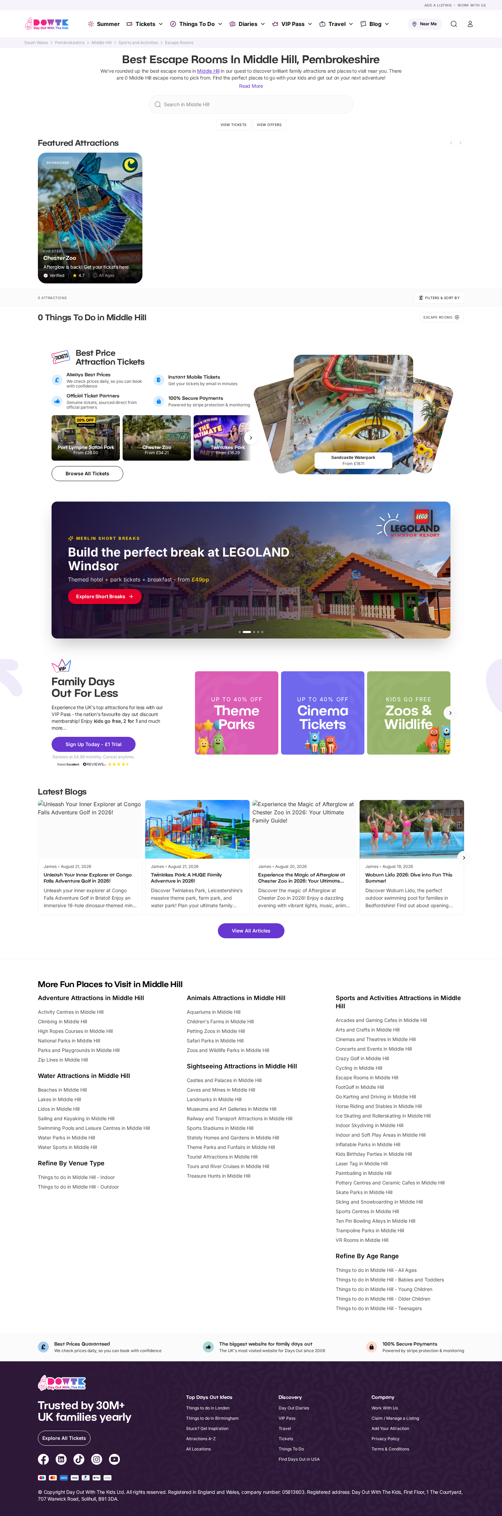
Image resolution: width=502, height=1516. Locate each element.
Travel (337, 23)
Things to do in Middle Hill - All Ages (376, 1270)
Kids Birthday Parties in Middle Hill (374, 1154)
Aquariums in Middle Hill (213, 1012)
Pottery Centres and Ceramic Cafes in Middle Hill (390, 1182)
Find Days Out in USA (299, 1459)
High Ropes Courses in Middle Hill (75, 1031)
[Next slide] (460, 142)
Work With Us (472, 5)
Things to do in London (207, 1407)
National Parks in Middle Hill (69, 1040)
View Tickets (234, 125)
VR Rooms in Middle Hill (362, 1240)
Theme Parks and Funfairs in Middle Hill (231, 1147)
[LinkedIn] (61, 1460)
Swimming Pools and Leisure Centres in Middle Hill (94, 1128)
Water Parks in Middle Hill (66, 1137)
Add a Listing (438, 5)
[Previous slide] (451, 142)
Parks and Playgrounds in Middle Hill (79, 1050)
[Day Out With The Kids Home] (46, 23)
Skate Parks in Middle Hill (364, 1192)
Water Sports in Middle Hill (67, 1147)
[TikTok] (78, 1460)
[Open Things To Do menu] (221, 24)
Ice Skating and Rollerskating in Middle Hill (383, 1116)
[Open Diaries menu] (263, 24)
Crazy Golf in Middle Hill (362, 1058)
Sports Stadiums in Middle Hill (220, 1128)
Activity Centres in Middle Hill (70, 1012)
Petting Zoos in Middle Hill (216, 1031)
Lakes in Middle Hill (59, 1099)
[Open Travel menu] (352, 24)
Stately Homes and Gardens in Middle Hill (233, 1137)
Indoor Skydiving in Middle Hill (369, 1125)
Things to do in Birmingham (212, 1418)
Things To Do (197, 23)
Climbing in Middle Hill (62, 1021)
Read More (251, 86)
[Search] (453, 23)
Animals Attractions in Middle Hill (236, 997)
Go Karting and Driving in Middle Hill (376, 1096)
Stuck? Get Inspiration (207, 1428)
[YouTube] (114, 1460)
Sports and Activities (138, 42)
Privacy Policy (386, 1438)
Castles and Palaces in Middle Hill (224, 1080)
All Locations (198, 1448)
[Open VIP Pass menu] (311, 24)
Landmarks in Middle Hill (214, 1099)
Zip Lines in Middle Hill (63, 1060)
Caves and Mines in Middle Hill (221, 1090)
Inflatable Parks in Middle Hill (368, 1144)
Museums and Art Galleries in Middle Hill (231, 1109)
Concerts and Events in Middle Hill (374, 1049)
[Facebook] (43, 1460)
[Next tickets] (251, 438)
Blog (375, 23)
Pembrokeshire (70, 42)
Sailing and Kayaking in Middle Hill (76, 1118)
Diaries (248, 23)
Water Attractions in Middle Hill (84, 1075)
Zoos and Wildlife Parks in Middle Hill (228, 1050)
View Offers (269, 125)
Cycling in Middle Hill (359, 1068)
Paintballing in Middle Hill (363, 1173)
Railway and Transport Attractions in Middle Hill (239, 1118)
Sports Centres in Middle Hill (367, 1211)
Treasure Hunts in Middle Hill (218, 1176)
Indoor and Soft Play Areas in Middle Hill (381, 1135)
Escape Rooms (179, 42)
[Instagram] (96, 1460)
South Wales (36, 42)
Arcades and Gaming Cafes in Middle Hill (381, 1020)
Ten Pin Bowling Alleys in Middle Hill (375, 1221)
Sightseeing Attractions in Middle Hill (242, 1066)
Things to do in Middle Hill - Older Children (383, 1299)
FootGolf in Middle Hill (360, 1087)
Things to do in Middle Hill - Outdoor (78, 1187)
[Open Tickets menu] (161, 24)
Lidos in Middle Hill (59, 1109)
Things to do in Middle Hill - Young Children (384, 1289)
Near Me (428, 23)
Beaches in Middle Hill (62, 1090)
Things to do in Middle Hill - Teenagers (379, 1308)
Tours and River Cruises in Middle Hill (228, 1166)
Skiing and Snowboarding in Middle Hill (379, 1202)
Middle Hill (102, 42)
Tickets (145, 23)
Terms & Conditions (390, 1448)
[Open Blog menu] (387, 24)
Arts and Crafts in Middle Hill (368, 1030)
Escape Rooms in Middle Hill (367, 1077)
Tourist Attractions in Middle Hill (222, 1157)
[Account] (470, 23)
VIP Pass (293, 23)
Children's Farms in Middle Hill (220, 1021)
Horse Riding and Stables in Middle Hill (379, 1106)
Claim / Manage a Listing (395, 1418)
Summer (108, 23)
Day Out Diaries (294, 1407)
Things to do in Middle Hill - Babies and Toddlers (390, 1279)
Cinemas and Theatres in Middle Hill (376, 1039)
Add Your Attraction (390, 1428)
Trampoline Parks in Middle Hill (370, 1230)
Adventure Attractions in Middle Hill (91, 997)
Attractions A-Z (201, 1438)
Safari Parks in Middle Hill (215, 1040)
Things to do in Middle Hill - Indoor (76, 1177)
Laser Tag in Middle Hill (362, 1163)
